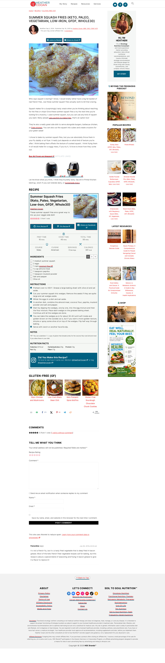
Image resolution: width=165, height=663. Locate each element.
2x (92, 256)
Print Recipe (41, 226)
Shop (82, 606)
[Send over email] (37, 412)
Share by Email (72, 40)
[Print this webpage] (31, 412)
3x (95, 256)
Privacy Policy (44, 593)
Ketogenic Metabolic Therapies (121, 599)
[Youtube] (115, 4)
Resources (85, 4)
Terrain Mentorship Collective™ (82, 600)
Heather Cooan (36, 209)
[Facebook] (120, 4)
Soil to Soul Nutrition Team (120, 612)
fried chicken (36, 128)
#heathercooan (44, 363)
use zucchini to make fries (60, 118)
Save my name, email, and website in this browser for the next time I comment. (64, 518)
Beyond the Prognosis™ (83, 597)
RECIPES (38, 11)
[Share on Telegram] (65, 412)
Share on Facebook (88, 225)
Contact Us (82, 609)
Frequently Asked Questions (121, 615)
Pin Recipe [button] (64, 226)
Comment (33, 461)
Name (32, 498)
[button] (31, 218)
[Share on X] (51, 412)
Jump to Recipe (55, 40)
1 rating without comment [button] (62, 433)
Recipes (74, 4)
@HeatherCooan (79, 360)
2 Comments (69, 31)
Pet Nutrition (120, 609)
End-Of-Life (121, 606)
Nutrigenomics (121, 603)
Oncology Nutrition (121, 593)
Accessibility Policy (44, 606)
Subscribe (82, 603)
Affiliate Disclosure (44, 603)
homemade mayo (72, 183)
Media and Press (44, 609)
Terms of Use (44, 599)
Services (97, 4)
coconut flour (45, 266)
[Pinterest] (125, 4)
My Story (63, 4)
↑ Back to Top (82, 578)
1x (88, 256)
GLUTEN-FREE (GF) (49, 11)
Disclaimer (44, 596)
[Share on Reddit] (70, 412)
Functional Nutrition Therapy (121, 596)
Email (32, 506)
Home (31, 11)
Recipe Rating (34, 452)
